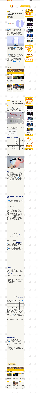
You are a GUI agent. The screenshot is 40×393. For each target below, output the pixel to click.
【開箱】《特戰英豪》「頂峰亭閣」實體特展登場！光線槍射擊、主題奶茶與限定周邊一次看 (30, 38)
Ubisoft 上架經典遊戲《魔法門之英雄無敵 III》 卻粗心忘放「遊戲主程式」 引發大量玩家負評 (30, 43)
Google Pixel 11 (11, 363)
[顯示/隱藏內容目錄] (15, 130)
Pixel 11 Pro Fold (20, 108)
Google (8, 29)
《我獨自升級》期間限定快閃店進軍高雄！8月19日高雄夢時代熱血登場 (30, 32)
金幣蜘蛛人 (10, 17)
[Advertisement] (20, 8)
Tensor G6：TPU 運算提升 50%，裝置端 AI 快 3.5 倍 (12, 131)
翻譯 (9, 29)
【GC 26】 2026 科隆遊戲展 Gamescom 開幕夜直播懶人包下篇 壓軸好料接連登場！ (30, 27)
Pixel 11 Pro (11, 108)
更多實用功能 (9, 134)
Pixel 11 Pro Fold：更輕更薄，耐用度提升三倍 (11, 133)
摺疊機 (14, 364)
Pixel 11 (16, 107)
